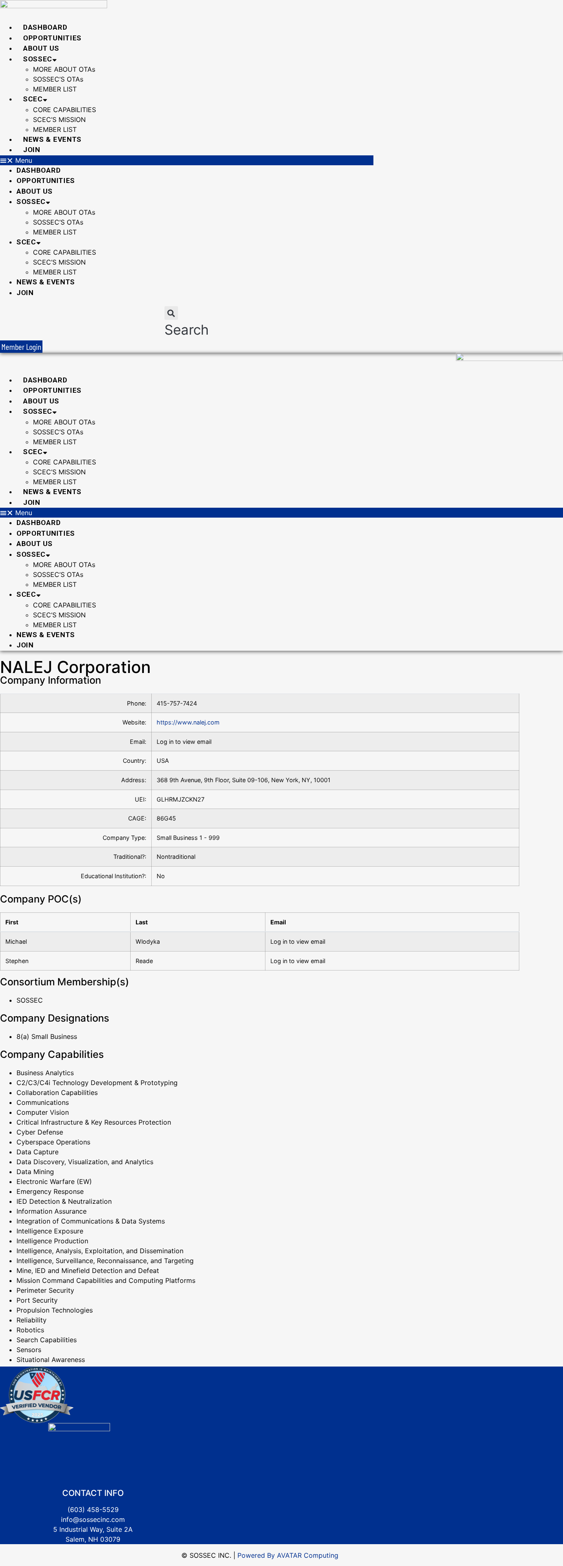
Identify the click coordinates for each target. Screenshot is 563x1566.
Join (31, 149)
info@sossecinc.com (93, 1519)
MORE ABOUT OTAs (64, 69)
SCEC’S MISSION (59, 119)
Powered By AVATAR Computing (286, 1555)
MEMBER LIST (55, 89)
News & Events (52, 139)
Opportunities (52, 38)
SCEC (33, 99)
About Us (41, 48)
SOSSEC (37, 59)
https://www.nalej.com (188, 722)
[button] (186, 160)
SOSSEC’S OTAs (58, 79)
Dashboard (45, 27)
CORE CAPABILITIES (64, 109)
